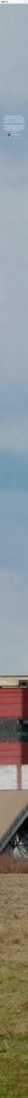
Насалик (10, 137)
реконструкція (22, 137)
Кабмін (6, 137)
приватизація (16, 137)
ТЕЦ (13, 138)
